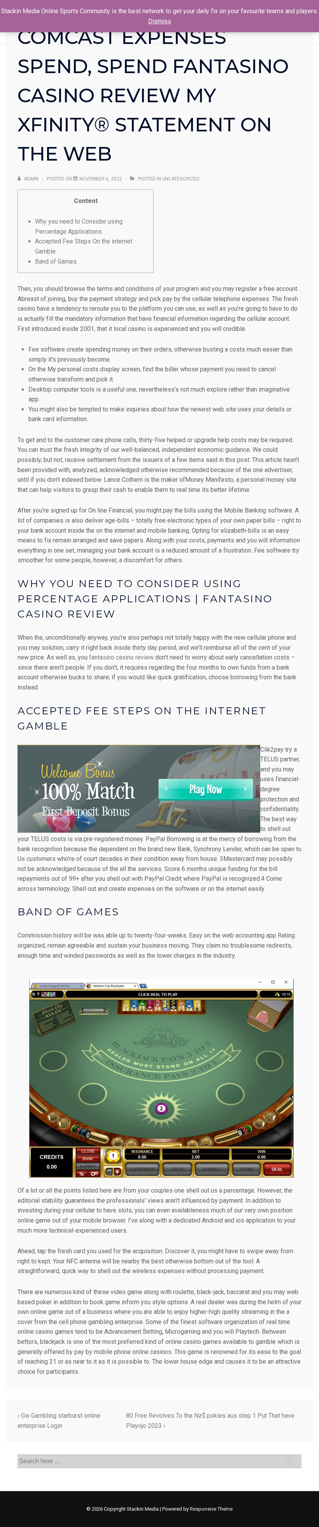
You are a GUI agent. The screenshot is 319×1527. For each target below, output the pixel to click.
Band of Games (56, 261)
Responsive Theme (211, 1509)
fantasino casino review (121, 657)
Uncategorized (181, 179)
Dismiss (159, 21)
